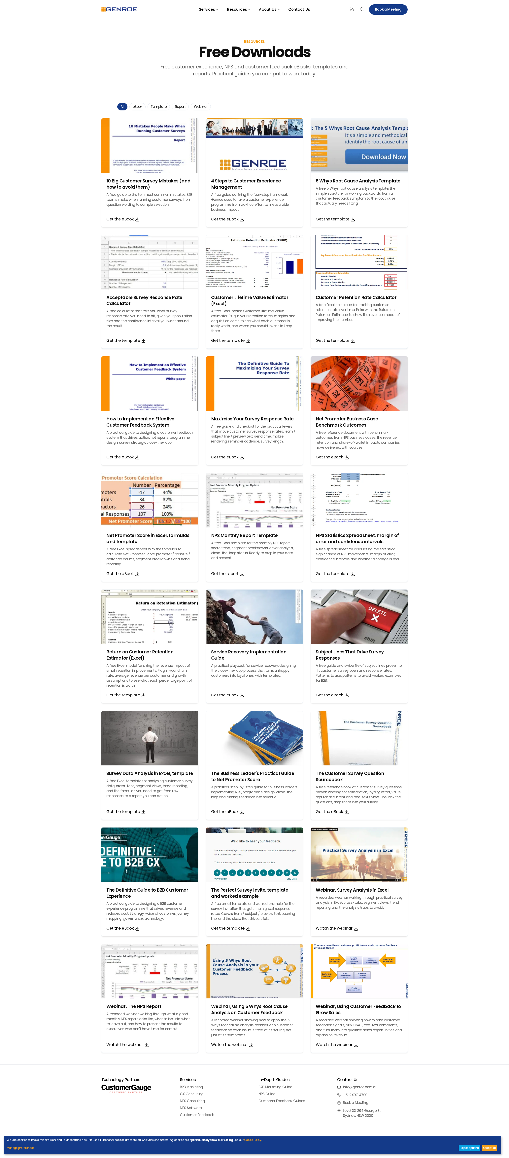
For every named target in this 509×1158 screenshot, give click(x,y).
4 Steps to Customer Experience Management (246, 184)
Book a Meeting (388, 9)
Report (180, 106)
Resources (237, 9)
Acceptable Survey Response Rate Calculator (144, 300)
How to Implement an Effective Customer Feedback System (140, 422)
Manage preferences (20, 1148)
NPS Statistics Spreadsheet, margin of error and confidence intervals (357, 538)
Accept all (489, 1148)
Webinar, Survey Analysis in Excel (352, 890)
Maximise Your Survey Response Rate (252, 419)
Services (207, 9)
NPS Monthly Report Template (244, 535)
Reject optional (469, 1148)
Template (159, 106)
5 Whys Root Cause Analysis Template (358, 181)
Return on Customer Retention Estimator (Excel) (139, 655)
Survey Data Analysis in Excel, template (149, 773)
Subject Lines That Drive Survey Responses (350, 655)
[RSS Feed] (352, 10)
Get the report (225, 573)
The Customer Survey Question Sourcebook (350, 776)
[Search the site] (362, 10)
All (122, 106)
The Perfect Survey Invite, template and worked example (249, 893)
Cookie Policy (252, 1140)
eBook (138, 106)
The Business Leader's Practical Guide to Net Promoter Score (252, 776)
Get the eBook (120, 219)
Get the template (332, 219)
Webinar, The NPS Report (133, 1006)
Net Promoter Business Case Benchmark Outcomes (347, 422)
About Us (267, 9)
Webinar (201, 106)
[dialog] (252, 1145)
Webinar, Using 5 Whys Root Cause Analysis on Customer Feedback (249, 1009)
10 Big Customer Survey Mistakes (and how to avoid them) (148, 184)
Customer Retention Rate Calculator (356, 297)
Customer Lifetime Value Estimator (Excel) (249, 300)
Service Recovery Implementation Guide (249, 655)
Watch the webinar (334, 928)
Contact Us (299, 9)
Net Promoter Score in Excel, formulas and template (147, 538)
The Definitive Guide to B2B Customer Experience (147, 893)
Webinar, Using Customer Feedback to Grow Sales (358, 1009)
